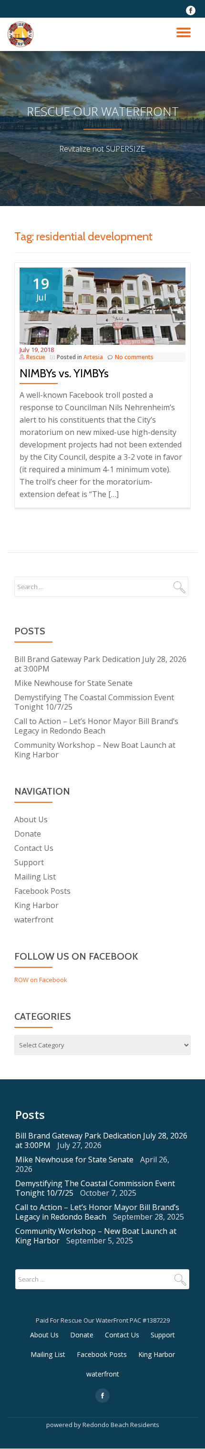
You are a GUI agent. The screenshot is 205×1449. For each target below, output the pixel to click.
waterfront (33, 919)
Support (29, 862)
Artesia (93, 357)
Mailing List (35, 876)
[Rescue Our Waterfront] (22, 34)
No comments (134, 357)
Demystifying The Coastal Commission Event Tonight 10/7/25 (94, 702)
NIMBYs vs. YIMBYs (64, 373)
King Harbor (36, 905)
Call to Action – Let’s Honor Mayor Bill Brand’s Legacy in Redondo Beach (96, 726)
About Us (31, 819)
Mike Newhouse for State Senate (73, 683)
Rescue (35, 357)
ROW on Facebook (40, 979)
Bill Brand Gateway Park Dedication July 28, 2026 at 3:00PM (100, 664)
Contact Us (33, 848)
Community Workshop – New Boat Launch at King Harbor (94, 750)
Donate (27, 833)
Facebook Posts (42, 891)
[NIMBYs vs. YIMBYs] (102, 305)
